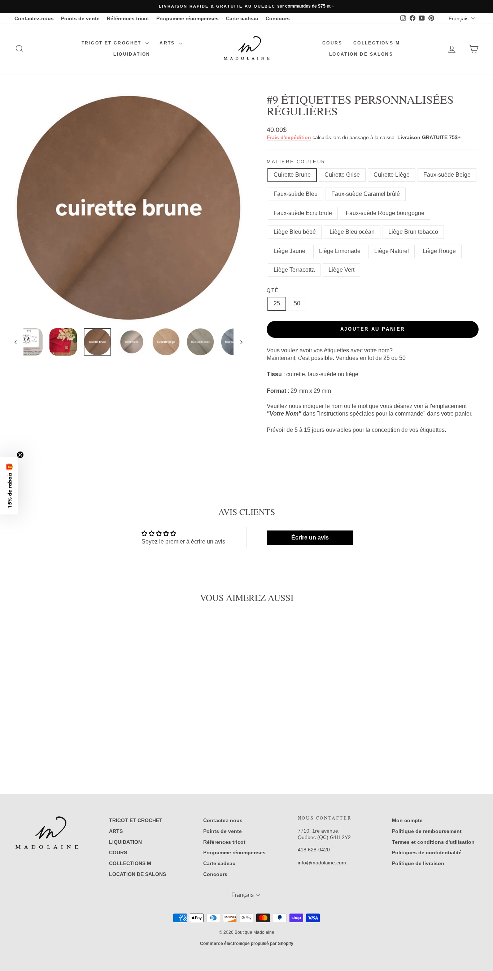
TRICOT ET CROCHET (112, 43)
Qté (273, 290)
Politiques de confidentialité (427, 852)
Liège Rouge (439, 251)
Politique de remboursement (427, 831)
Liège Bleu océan (352, 232)
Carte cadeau (242, 18)
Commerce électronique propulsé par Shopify (246, 943)
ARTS (168, 43)
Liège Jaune (289, 251)
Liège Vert (341, 270)
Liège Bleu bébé (295, 232)
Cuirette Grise (342, 175)
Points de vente (80, 18)
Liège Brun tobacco (413, 232)
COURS (332, 43)
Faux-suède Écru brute (303, 213)
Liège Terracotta (294, 270)
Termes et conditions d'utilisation (433, 842)
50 (297, 303)
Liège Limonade (340, 251)
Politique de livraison (418, 863)
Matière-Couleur (296, 161)
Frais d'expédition (289, 137)
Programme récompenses (187, 18)
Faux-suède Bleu (296, 194)
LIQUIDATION (131, 54)
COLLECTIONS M (376, 43)
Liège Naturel (391, 251)
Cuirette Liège (392, 175)
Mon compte (407, 820)
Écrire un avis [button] (310, 537)
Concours (278, 18)
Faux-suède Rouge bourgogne (385, 213)
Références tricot (128, 18)
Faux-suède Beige (447, 175)
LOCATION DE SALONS (361, 54)
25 (277, 303)
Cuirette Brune (292, 175)
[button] (9, 485)
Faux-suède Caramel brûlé (365, 194)
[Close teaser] (20, 454)
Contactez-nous (34, 18)
